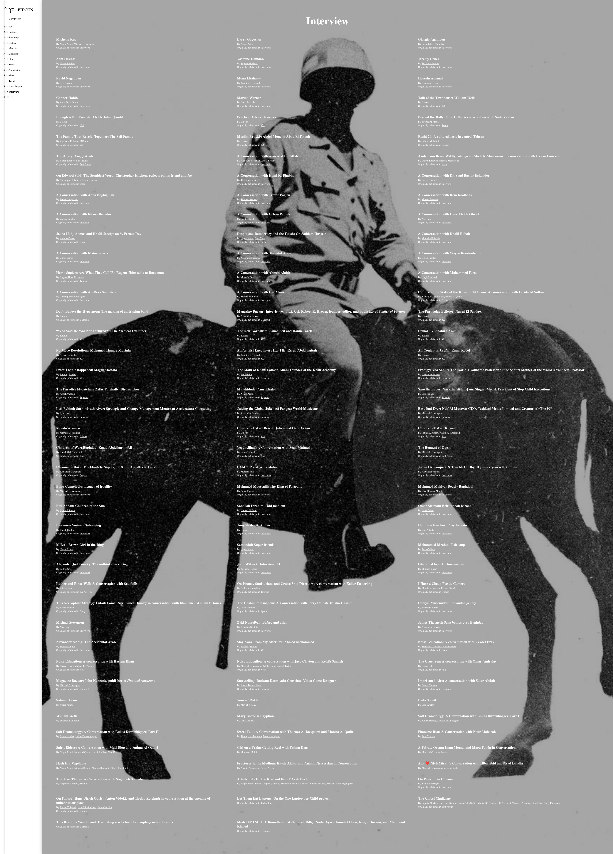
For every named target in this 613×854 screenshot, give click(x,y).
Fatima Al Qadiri (453, 296)
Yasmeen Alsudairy (521, 803)
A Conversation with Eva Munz (260, 292)
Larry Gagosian (249, 39)
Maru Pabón (428, 752)
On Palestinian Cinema (435, 779)
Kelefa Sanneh (248, 452)
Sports (445, 125)
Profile (12, 32)
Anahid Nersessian (250, 767)
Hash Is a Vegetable (71, 763)
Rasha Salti (427, 665)
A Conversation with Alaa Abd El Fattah (267, 155)
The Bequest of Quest (434, 447)
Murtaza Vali (247, 471)
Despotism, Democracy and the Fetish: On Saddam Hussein (281, 233)
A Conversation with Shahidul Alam (264, 253)
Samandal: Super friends (255, 544)
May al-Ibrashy (248, 704)
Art (10, 26)
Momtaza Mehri (249, 752)
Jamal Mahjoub (67, 646)
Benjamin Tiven (430, 82)
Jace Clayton (284, 665)
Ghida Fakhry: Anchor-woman (441, 564)
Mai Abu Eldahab (431, 238)
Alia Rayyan (66, 588)
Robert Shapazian (69, 199)
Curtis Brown (66, 257)
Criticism (13, 53)
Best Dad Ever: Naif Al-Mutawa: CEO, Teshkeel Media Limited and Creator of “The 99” (485, 408)
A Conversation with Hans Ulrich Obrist (448, 214)
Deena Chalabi (429, 180)
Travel (12, 80)
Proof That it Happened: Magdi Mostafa (86, 369)
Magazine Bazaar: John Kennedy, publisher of (105, 680)
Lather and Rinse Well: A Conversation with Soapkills (97, 583)
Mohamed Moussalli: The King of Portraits (269, 486)
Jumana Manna (317, 783)
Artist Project (15, 86)
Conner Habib (67, 97)
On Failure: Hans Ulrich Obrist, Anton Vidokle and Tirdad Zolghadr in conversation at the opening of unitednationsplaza (133, 800)
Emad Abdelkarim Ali (71, 452)
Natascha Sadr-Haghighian (339, 783)
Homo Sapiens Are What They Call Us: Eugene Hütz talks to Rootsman (110, 272)
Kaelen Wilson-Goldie (433, 296)
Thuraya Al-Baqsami (251, 736)
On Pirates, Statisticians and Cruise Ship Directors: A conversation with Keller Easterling (304, 583)
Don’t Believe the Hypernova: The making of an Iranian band (102, 311)
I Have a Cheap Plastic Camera (441, 583)
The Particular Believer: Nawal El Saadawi (450, 311)
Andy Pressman (552, 803)
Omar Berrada (248, 102)
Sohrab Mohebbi (430, 141)
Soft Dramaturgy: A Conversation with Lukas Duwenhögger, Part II (107, 731)
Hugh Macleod (429, 277)
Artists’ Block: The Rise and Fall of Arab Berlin (273, 779)
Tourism (84, 280)
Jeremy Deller (428, 58)
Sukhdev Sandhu (430, 63)
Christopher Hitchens (70, 180)
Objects (83, 475)
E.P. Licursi (82, 160)
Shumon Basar (429, 568)
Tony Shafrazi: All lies (253, 525)
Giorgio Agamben (431, 39)
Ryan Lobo (65, 413)
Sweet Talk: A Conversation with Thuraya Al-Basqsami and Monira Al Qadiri (295, 731)
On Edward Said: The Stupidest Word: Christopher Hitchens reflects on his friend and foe (124, 175)
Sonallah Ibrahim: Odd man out (261, 505)
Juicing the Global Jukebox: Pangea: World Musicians (277, 408)
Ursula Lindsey (67, 63)
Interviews (85, 47)
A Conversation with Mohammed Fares (447, 272)
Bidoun (425, 102)
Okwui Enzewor (430, 160)
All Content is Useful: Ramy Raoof (444, 350)
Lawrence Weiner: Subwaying (78, 525)
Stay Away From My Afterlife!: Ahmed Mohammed (275, 641)
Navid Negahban (68, 78)
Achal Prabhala (67, 393)
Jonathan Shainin (249, 627)
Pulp (444, 669)
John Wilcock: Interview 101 (258, 564)
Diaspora (446, 688)
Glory (83, 611)
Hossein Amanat (430, 78)
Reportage (14, 37)
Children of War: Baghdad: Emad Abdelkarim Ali (94, 447)
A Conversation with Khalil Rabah (444, 233)
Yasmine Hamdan (250, 58)
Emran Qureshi (90, 180)
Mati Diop (113, 752)
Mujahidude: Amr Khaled (256, 389)
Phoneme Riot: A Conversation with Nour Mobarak (457, 731)
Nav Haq (426, 218)
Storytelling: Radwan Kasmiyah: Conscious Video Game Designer (286, 680)
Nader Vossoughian (250, 588)
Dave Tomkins (248, 607)
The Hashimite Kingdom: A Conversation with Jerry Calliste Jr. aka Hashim (294, 602)
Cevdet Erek (449, 646)
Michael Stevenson (70, 622)
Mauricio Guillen (249, 296)
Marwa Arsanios (300, 783)
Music (12, 75)
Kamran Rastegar (430, 783)
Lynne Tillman (67, 510)
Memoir (13, 48)
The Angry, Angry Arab (74, 155)
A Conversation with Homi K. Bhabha (265, 175)
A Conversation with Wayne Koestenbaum (449, 253)
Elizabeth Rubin (430, 607)
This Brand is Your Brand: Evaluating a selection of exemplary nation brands (114, 821)
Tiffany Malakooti (119, 767)
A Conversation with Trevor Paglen (263, 194)
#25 (444, 105)
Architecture (15, 69)
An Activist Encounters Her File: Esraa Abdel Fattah (277, 350)
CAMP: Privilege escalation (258, 466)
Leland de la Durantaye (433, 43)
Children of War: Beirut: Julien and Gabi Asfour (274, 428)
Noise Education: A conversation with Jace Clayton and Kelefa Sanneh (290, 661)
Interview (14, 92)
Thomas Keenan (249, 199)
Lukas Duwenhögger (447, 720)
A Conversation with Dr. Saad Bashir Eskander (453, 175)
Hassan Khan (66, 665)
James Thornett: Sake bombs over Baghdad (451, 622)
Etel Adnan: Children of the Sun (80, 505)
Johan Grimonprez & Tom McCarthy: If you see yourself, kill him (467, 466)
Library (83, 436)
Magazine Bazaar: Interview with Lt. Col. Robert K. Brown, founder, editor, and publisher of (321, 311)
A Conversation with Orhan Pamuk (263, 214)
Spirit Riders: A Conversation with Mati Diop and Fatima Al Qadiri (107, 747)
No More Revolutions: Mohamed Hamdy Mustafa (93, 350)
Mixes (12, 64)
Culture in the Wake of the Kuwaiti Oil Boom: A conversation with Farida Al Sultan (481, 292)
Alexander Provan (250, 316)
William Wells (66, 715)
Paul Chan (260, 238)
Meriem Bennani (100, 767)
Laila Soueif (427, 700)
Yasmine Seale (450, 767)
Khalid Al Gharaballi (450, 432)
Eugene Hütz (66, 277)
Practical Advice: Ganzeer (256, 117)
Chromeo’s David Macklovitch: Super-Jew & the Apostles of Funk (105, 466)
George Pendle (67, 218)
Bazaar (445, 144)
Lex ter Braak (247, 218)
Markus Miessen (430, 199)
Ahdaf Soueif (268, 160)
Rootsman (79, 277)
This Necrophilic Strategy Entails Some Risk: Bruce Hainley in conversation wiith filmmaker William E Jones (138, 602)
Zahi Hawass (66, 58)
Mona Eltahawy (249, 78)
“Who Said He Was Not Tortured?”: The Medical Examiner (101, 330)
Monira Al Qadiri (271, 736)
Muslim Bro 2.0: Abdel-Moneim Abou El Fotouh (273, 136)
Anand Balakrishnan (251, 685)
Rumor (445, 591)
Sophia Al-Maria (249, 63)
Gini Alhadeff (428, 529)
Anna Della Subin (69, 102)
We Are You (86, 591)
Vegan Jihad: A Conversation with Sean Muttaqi (273, 447)
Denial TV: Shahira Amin (437, 330)
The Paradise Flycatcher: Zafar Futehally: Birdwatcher (97, 389)
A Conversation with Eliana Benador (84, 214)
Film (11, 59)
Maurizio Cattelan (431, 588)
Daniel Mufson (429, 685)
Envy (82, 241)
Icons (444, 164)
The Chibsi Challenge (434, 798)
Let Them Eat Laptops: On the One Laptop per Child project (283, 798)
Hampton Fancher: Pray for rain (442, 525)
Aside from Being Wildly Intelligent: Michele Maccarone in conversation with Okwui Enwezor (489, 155)
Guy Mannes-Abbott (432, 490)
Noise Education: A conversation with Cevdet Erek (456, 641)
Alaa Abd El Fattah (69, 141)
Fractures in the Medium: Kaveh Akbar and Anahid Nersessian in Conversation (297, 763)
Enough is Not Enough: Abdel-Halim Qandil (89, 117)
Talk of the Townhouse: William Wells (446, 97)
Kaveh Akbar (267, 767)
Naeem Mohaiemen (250, 257)
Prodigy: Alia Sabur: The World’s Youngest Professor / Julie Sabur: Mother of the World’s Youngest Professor (501, 369)
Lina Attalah (428, 704)
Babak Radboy (67, 160)
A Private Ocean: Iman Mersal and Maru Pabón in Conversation (467, 747)
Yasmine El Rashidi (250, 82)
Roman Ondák (448, 588)
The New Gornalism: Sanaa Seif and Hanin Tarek (274, 330)
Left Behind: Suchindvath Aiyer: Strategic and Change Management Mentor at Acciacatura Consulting (133, 408)
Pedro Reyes (66, 568)
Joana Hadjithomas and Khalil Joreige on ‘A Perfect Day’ (99, 233)
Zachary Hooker (249, 568)
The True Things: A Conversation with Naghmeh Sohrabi (99, 779)
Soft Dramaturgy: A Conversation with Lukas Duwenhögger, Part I (468, 715)
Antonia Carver (67, 238)
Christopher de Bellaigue (72, 296)
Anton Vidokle (105, 807)
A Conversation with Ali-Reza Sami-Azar (87, 292)
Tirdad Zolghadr (249, 180)
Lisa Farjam (66, 82)
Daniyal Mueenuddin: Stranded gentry (447, 602)
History (12, 42)
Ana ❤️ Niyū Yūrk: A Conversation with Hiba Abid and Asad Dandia (470, 763)
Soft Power (85, 164)
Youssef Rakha (248, 700)
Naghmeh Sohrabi (69, 783)
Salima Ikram (66, 700)
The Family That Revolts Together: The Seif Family (94, 136)
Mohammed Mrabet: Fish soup (441, 544)
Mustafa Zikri (247, 277)
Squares (265, 378)
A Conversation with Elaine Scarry (82, 253)
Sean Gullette (428, 549)
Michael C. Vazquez (84, 43)
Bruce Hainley (429, 257)
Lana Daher (428, 510)
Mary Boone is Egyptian (255, 715)
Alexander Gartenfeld (70, 471)
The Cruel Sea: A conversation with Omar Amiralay (457, 661)
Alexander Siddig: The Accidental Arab (86, 641)
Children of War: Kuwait (437, 428)
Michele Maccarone (449, 160)
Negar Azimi (66, 43)
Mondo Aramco (68, 428)
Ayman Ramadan (68, 354)
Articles (15, 19)
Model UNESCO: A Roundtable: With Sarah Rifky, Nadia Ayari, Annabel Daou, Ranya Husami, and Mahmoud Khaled (321, 824)
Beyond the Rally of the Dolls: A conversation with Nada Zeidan (466, 117)
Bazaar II (84, 319)
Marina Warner (249, 97)
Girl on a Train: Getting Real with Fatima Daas (272, 747)
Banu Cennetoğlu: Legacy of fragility (84, 486)
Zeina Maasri (247, 490)
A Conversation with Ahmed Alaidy (264, 272)
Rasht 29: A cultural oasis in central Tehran (451, 136)
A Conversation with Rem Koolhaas (445, 194)
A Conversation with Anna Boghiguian (85, 194)
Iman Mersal (441, 752)
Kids (263, 436)
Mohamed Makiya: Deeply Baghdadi (445, 486)
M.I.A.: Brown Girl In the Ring (80, 544)
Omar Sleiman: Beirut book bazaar (444, 505)
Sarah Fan (538, 803)
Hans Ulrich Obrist (87, 807)
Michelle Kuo (66, 39)
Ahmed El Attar (249, 510)
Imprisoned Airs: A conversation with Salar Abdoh (456, 680)
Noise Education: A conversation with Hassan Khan (95, 661)
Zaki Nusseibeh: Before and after (262, 622)
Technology (267, 803)
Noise (444, 650)
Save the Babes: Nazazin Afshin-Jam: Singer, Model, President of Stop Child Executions (484, 389)
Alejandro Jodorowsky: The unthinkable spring (92, 564)
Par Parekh (246, 374)
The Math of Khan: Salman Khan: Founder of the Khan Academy (286, 369)
